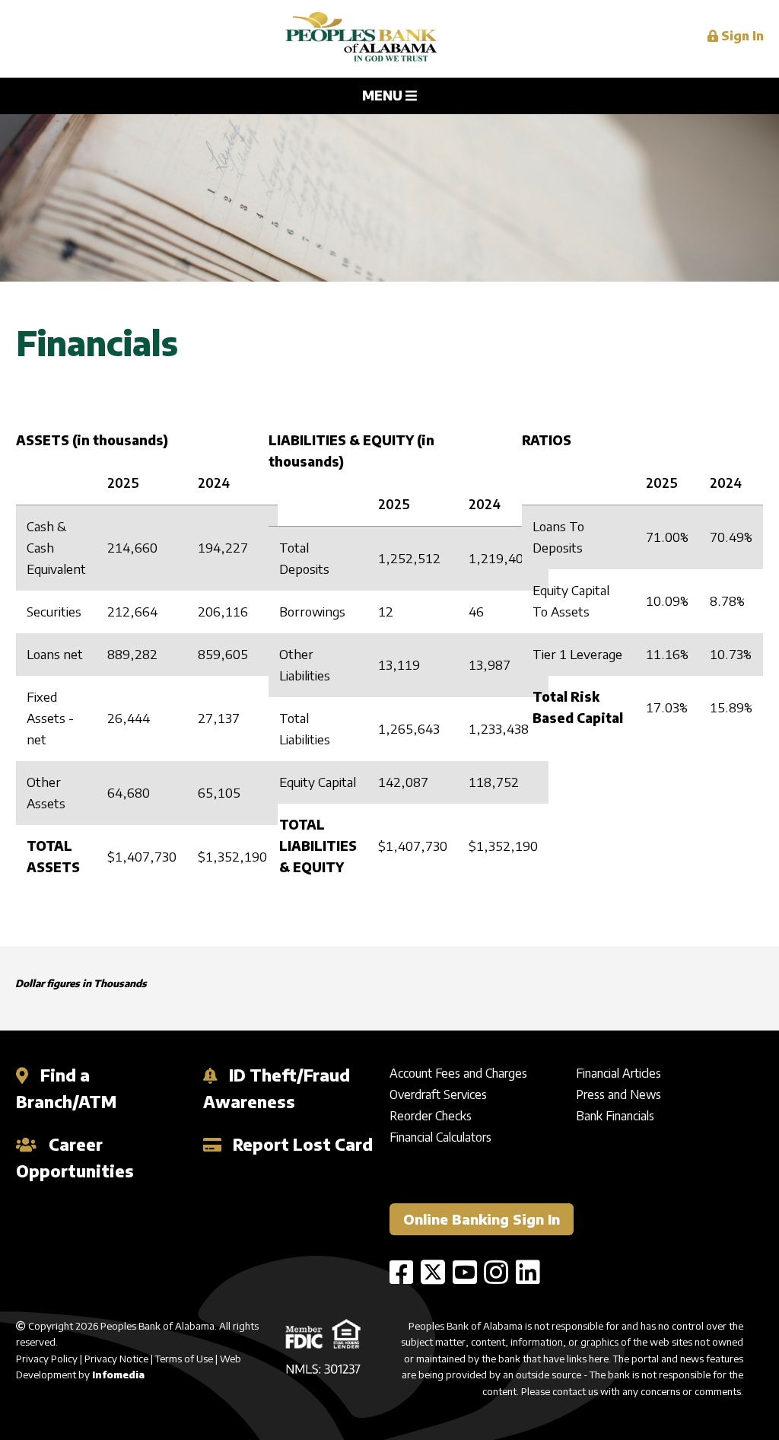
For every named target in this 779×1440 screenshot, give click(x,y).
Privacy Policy (47, 1358)
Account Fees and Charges (458, 1073)
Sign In (741, 35)
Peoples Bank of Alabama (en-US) (361, 38)
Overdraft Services (438, 1094)
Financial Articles (618, 1073)
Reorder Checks (431, 1115)
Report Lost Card (301, 1144)
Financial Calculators (440, 1137)
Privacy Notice (116, 1358)
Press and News (618, 1094)
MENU (383, 95)
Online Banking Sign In (481, 1219)
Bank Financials (615, 1115)
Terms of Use (184, 1358)
